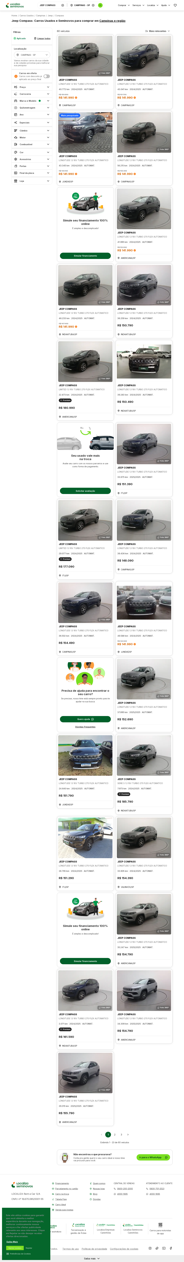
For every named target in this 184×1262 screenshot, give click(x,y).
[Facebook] (170, 1249)
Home (14, 15)
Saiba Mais (12, 1242)
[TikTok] (157, 1249)
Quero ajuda (83, 719)
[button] (121, 1193)
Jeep (50, 15)
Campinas (40, 15)
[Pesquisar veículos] (100, 5)
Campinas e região (112, 20)
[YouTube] (164, 1249)
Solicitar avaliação (85, 491)
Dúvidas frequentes (85, 727)
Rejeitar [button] (29, 1248)
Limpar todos (43, 38)
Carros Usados (27, 15)
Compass (59, 15)
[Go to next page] (128, 1134)
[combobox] (50, 5)
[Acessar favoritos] (175, 5)
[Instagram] (150, 1249)
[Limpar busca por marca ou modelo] (62, 5)
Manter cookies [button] (14, 1248)
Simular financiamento (85, 256)
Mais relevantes (157, 31)
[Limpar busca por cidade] (93, 5)
